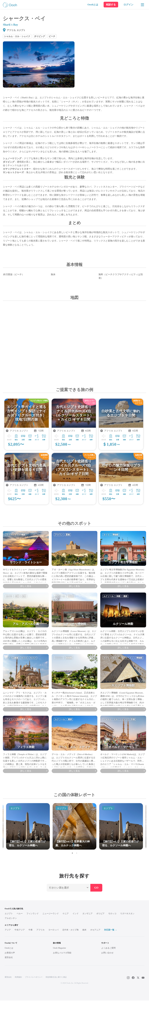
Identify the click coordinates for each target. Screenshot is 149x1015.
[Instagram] (128, 977)
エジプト (9, 913)
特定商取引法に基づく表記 (56, 977)
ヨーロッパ (53, 930)
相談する (111, 4)
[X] (138, 977)
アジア (8, 930)
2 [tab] (76, 853)
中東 (31, 930)
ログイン (128, 4)
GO (96, 887)
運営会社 (9, 957)
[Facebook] (133, 977)
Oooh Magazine (59, 948)
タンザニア (87, 913)
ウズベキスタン (127, 913)
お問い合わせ (107, 953)
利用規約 (18, 977)
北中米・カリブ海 (70, 930)
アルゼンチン (11, 918)
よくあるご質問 (108, 948)
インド (75, 913)
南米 (84, 930)
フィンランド (32, 913)
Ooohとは (92, 4)
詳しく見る (25, 586)
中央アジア (20, 930)
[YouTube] (143, 977)
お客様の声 (10, 953)
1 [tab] (72, 853)
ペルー (20, 913)
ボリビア (100, 913)
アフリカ (40, 930)
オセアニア (95, 930)
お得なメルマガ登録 (62, 953)
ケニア (66, 913)
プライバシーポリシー (33, 977)
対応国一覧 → (110, 930)
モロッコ (112, 913)
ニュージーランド (50, 913)
